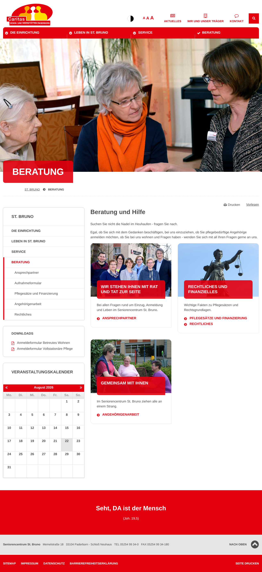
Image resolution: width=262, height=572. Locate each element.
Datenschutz (54, 563)
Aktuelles (172, 21)
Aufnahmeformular (28, 283)
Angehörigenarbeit (120, 414)
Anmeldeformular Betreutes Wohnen (43, 343)
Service (145, 32)
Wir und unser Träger (205, 21)
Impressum (29, 563)
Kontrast (131, 19)
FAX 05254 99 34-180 (155, 544)
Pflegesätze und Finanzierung (218, 318)
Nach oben (238, 544)
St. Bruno (32, 189)
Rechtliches (201, 324)
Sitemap (9, 563)
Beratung (211, 32)
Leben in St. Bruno (91, 32)
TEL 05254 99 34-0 (126, 544)
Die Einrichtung (24, 32)
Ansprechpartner (119, 318)
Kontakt (237, 21)
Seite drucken (247, 563)
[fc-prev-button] (6, 387)
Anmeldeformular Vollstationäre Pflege (45, 349)
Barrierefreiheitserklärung (94, 563)
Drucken (234, 205)
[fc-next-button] (81, 387)
